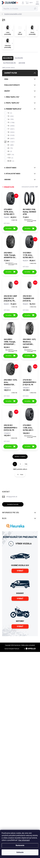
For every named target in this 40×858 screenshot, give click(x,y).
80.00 (10, 161)
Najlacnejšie (7, 58)
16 (10, 126)
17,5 (10, 158)
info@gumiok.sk (11, 496)
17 (10, 129)
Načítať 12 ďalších (20, 456)
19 (10, 135)
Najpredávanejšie (9, 63)
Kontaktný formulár (12, 504)
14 (10, 119)
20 (10, 138)
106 (26, 464)
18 (10, 132)
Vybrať (20, 571)
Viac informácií (24, 840)
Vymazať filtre (9, 187)
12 (9, 113)
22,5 (10, 154)
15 (10, 122)
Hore (21, 474)
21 (10, 142)
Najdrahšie (19, 58)
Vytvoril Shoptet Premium (11, 648)
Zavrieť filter (10, 73)
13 (10, 116)
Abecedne (22, 63)
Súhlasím (20, 852)
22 (10, 145)
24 (9, 151)
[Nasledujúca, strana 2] (20, 464)
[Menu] (37, 2)
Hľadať (35, 8)
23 (9, 148)
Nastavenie (20, 845)
